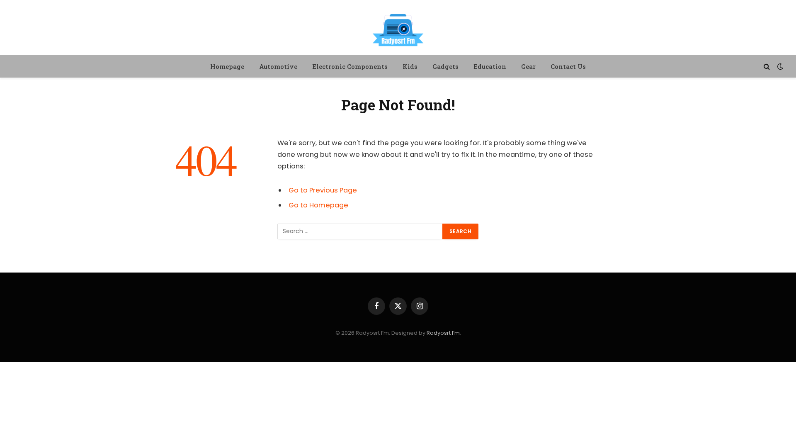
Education (489, 66)
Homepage (227, 66)
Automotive (278, 66)
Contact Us (568, 66)
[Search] (767, 66)
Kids (410, 66)
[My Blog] (398, 29)
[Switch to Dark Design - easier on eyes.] (779, 66)
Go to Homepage (318, 205)
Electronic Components (350, 66)
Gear (528, 66)
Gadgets (445, 66)
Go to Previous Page (323, 190)
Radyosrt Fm (443, 333)
